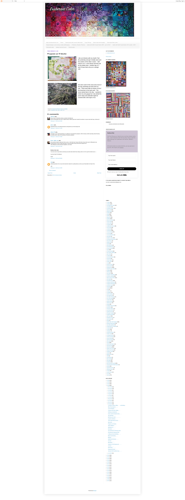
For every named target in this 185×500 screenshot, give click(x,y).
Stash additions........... (112, 425)
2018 (108, 462)
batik (108, 214)
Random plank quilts (111, 323)
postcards (109, 307)
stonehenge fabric (110, 344)
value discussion (110, 367)
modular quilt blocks (111, 282)
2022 (108, 455)
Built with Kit (122, 175)
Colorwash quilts (50, 47)
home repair (109, 259)
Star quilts (109, 341)
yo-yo (108, 373)
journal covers (110, 264)
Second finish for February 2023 (114, 430)
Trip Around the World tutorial (112, 364)
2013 (108, 470)
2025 (108, 382)
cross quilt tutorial (110, 234)
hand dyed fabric (110, 257)
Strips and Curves (110, 348)
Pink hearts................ (112, 447)
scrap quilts (109, 327)
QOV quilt (109, 316)
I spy (108, 262)
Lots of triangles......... (112, 408)
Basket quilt (109, 211)
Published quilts (110, 314)
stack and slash (110, 339)
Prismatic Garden (110, 313)
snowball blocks (110, 335)
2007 (108, 480)
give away (109, 254)
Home (61, 42)
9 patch (108, 203)
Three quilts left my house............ (114, 420)
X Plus (108, 370)
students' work (110, 351)
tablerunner (109, 354)
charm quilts (109, 223)
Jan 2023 (110, 453)
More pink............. (111, 422)
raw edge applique (110, 324)
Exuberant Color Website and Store (54, 37)
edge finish (109, 242)
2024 (108, 383)
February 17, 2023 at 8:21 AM (56, 146)
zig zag (108, 375)
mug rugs (109, 286)
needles (108, 290)
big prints (109, 217)
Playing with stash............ (113, 449)
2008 (108, 478)
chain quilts (109, 221)
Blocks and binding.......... (113, 435)
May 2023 (110, 398)
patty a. (52, 124)
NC (107, 289)
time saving (109, 358)
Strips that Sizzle (110, 350)
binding (108, 218)
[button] (121, 150)
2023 (108, 385)
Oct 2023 (110, 390)
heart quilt (109, 258)
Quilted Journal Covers (61, 47)
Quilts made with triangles (99, 42)
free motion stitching (111, 252)
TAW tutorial (109, 357)
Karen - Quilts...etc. (54, 140)
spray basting (109, 338)
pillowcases (109, 302)
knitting (108, 270)
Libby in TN (53, 132)
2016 (108, 465)
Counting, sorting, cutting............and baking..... (117, 405)
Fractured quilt (110, 251)
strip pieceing (109, 345)
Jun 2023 (110, 397)
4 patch (108, 202)
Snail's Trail (62, 110)
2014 (108, 468)
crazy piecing (109, 231)
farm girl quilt (109, 245)
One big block (109, 295)
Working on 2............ (112, 427)
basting (108, 212)
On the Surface (110, 293)
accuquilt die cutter (54, 110)
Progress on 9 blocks (112, 423)
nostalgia (109, 292)
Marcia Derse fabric (111, 277)
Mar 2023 (110, 402)
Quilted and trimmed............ (113, 439)
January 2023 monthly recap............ (115, 451)
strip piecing (109, 347)
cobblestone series (110, 226)
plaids (108, 304)
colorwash (109, 230)
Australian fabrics (110, 208)
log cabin (109, 273)
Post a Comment (52, 170)
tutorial (108, 366)
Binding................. (111, 437)
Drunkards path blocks (111, 239)
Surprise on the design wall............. (115, 444)
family (108, 243)
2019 (108, 460)
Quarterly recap (110, 317)
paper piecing (109, 301)
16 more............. (111, 440)
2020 (108, 458)
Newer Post (50, 173)
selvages (108, 330)
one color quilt (110, 298)
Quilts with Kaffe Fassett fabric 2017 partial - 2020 (124, 44)
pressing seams (110, 310)
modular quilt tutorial (111, 283)
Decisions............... (111, 429)
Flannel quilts (72, 47)
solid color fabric (110, 336)
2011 (108, 473)
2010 (108, 475)
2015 (108, 467)
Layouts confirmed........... (113, 418)
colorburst (109, 229)
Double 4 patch (110, 237)
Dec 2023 (110, 386)
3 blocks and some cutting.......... (114, 410)
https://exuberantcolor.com (52, 42)
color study (109, 227)
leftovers (108, 271)
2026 (108, 380)
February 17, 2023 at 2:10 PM (56, 167)
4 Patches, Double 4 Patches (78, 44)
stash (108, 342)
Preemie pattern (110, 308)
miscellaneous (110, 280)
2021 (108, 456)
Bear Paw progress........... (113, 407)
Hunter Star (109, 261)
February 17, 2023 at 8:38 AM (56, 158)
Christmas (109, 224)
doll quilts (109, 236)
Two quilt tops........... (112, 415)
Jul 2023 (110, 395)
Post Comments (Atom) (57, 175)
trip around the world (111, 363)
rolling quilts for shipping (112, 326)
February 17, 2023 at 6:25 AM (56, 121)
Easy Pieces (109, 240)
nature (59, 110)
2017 (108, 463)
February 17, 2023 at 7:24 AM (56, 136)
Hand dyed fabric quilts (112, 42)
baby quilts (109, 209)
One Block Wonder (110, 296)
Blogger (94, 490)
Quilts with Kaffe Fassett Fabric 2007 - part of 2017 (98, 44)
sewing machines (110, 332)
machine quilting (110, 276)
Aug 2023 (110, 393)
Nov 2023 (110, 388)
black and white (110, 220)
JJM (51, 162)
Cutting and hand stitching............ (114, 434)
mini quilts (109, 279)
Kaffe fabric (109, 267)
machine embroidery (111, 274)
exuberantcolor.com (111, 53)
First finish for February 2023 (113, 432)
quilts (108, 320)
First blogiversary (110, 246)
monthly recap (110, 285)
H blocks (108, 255)
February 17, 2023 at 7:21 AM (56, 128)
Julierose (52, 116)
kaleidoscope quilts (111, 268)
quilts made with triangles (112, 321)
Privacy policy (108, 56)
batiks (108, 215)
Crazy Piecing (88, 42)
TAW (108, 355)
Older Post (99, 173)
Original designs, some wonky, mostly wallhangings (58, 44)
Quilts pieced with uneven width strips (74, 42)
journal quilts (109, 265)
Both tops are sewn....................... (114, 417)
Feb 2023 (110, 403)
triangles (108, 361)
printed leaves (110, 311)
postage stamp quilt (111, 305)
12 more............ (111, 445)
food (108, 249)
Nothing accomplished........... (113, 412)
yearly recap (109, 372)
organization (109, 299)
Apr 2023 (110, 400)
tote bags (109, 360)
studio (108, 352)
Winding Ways (110, 369)
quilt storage (109, 319)
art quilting (109, 206)
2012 (108, 472)
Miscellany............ (111, 442)
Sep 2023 (110, 392)
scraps (108, 329)
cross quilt (109, 233)
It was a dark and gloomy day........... (115, 413)
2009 (108, 477)
